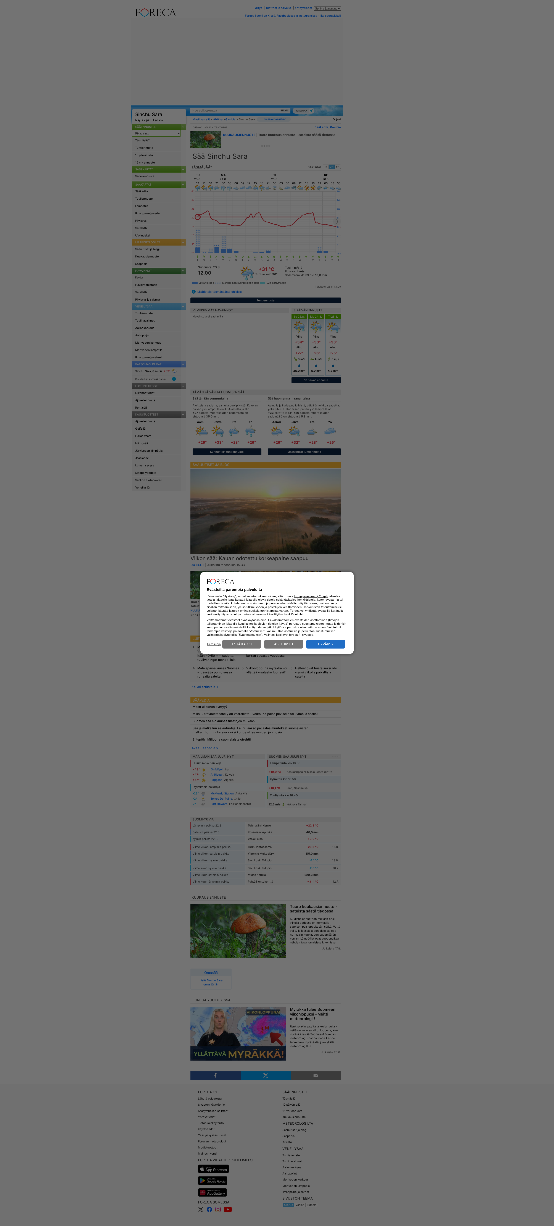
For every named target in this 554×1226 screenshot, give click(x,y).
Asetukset (283, 644)
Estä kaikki (242, 644)
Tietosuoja (214, 644)
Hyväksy (325, 644)
